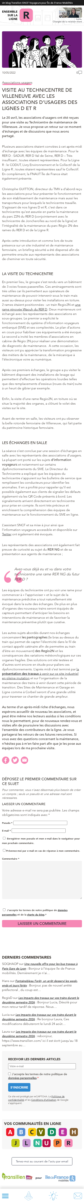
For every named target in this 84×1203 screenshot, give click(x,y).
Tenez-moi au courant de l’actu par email (42, 1161)
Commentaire (10, 858)
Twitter (6, 534)
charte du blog (35, 914)
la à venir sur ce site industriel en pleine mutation (40, 673)
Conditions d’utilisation (43, 1099)
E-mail (6, 830)
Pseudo (7, 822)
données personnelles (22, 1078)
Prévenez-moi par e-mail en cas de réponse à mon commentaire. (43, 850)
